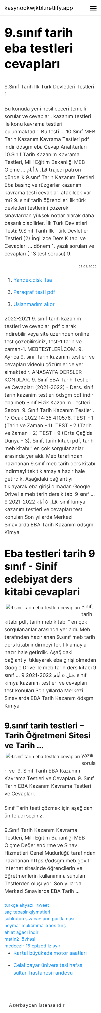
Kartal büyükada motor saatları (50, 953)
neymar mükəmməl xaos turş (35, 925)
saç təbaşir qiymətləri (27, 912)
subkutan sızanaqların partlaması (39, 918)
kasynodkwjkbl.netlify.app (38, 8)
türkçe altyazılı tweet (26, 905)
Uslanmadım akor (34, 304)
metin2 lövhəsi (19, 939)
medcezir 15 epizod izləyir (32, 946)
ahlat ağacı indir (21, 932)
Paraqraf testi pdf (34, 292)
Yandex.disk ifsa (32, 280)
